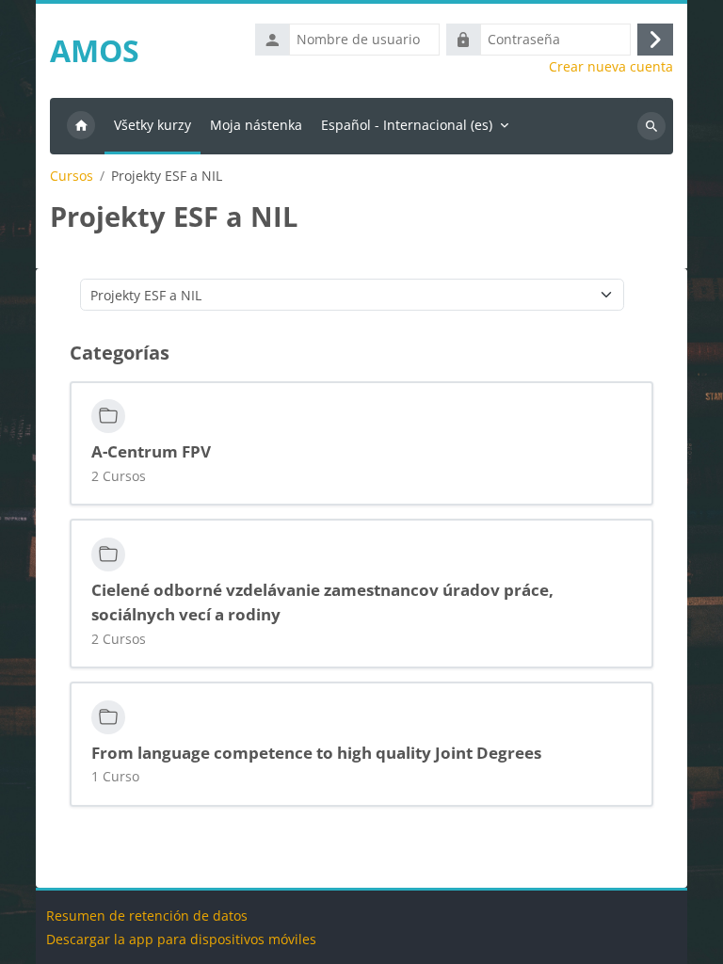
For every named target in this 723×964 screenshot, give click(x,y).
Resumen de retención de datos (147, 915)
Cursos (71, 176)
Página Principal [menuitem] (80, 126)
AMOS (94, 50)
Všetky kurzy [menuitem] (152, 125)
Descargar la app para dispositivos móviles (181, 939)
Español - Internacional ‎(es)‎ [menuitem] (406, 125)
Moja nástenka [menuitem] (256, 125)
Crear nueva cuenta (611, 66)
